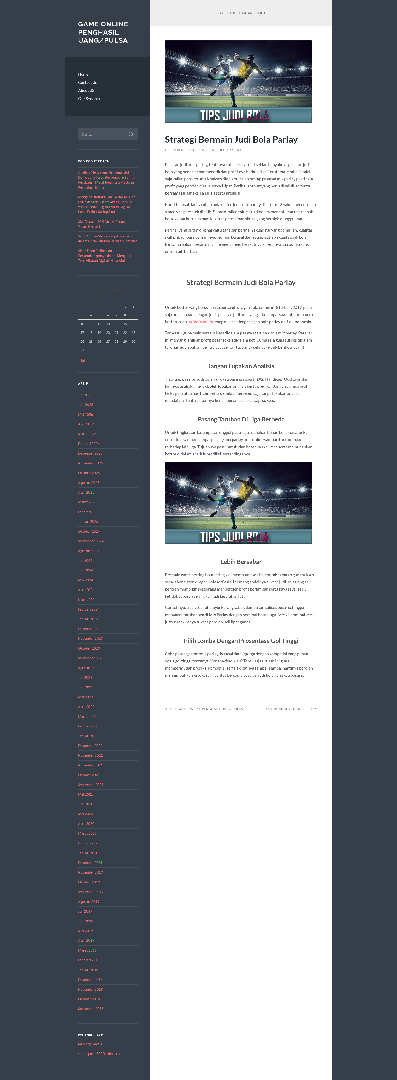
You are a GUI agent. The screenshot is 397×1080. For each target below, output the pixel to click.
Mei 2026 (85, 414)
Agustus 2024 (88, 551)
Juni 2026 (85, 404)
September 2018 (91, 1008)
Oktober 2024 (89, 531)
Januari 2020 (88, 853)
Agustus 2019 (88, 901)
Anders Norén (292, 709)
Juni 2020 (85, 804)
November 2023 (90, 638)
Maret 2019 (87, 950)
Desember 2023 (90, 629)
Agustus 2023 (88, 668)
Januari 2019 (88, 970)
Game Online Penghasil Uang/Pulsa (103, 32)
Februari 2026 (89, 443)
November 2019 (90, 872)
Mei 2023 (85, 697)
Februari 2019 (89, 960)
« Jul (81, 360)
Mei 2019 (85, 931)
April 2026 (86, 424)
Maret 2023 (87, 716)
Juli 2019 (85, 911)
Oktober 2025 (89, 473)
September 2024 (91, 541)
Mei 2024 (85, 580)
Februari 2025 (89, 512)
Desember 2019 (90, 862)
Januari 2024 (88, 619)
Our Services (89, 98)
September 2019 (91, 892)
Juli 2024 (85, 560)
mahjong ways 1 (90, 1044)
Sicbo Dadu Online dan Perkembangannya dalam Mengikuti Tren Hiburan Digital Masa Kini (105, 256)
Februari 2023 (89, 726)
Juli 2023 (85, 677)
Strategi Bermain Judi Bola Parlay (231, 139)
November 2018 (90, 989)
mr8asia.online (200, 321)
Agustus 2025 (88, 483)
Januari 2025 (88, 521)
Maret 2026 (87, 434)
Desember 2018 (90, 979)
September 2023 (91, 658)
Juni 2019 (85, 921)
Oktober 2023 (89, 648)
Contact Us (87, 82)
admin (208, 150)
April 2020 (86, 823)
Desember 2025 (90, 453)
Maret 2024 (87, 599)
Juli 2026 (85, 395)
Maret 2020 (87, 833)
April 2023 (86, 706)
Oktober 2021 (89, 775)
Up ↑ (313, 709)
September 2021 (91, 785)
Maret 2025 (87, 502)
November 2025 (90, 463)
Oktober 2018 (89, 999)
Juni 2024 (85, 570)
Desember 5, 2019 (181, 150)
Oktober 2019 (89, 882)
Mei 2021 (85, 794)
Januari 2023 (88, 736)
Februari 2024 (89, 609)
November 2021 (90, 765)
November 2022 (90, 755)
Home (83, 74)
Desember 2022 (90, 746)
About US (86, 90)
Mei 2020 (85, 814)
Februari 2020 (89, 843)
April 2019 (86, 940)
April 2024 (86, 590)
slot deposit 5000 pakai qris (99, 1054)
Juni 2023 (85, 687)
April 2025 (86, 492)
